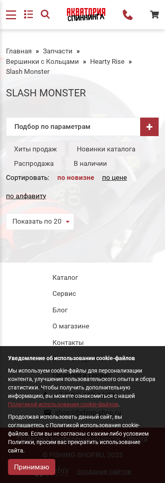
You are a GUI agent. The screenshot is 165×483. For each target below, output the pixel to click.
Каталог (65, 277)
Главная (19, 51)
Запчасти (57, 51)
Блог (60, 310)
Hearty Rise (107, 61)
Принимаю (31, 467)
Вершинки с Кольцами (42, 61)
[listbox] (40, 221)
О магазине (70, 326)
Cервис (64, 293)
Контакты (68, 342)
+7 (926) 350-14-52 (128, 15)
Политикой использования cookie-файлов (63, 404)
